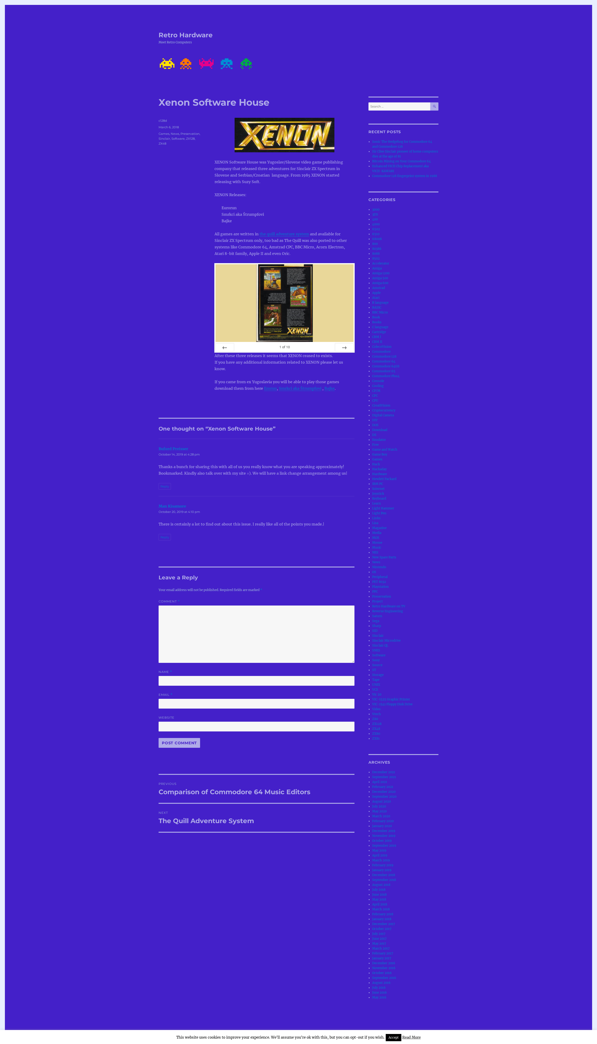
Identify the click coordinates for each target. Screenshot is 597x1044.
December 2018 (383, 875)
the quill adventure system (284, 234)
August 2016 (381, 983)
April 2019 (379, 855)
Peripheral (380, 577)
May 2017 (379, 944)
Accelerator (380, 263)
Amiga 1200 (380, 273)
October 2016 (382, 973)
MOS (375, 538)
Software (178, 138)
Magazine (379, 528)
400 (375, 219)
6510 (375, 234)
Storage (378, 675)
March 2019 (381, 860)
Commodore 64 (383, 361)
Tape (375, 680)
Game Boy (379, 454)
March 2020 (381, 816)
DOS (375, 425)
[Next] (344, 347)
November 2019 (384, 836)
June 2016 (379, 993)
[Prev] (224, 347)
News (175, 134)
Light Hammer (383, 508)
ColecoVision (382, 347)
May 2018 (379, 899)
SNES (376, 650)
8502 (376, 259)
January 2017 (381, 958)
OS (374, 572)
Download (379, 430)
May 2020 (379, 811)
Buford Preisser (173, 448)
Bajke (329, 388)
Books (377, 322)
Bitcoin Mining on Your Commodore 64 (401, 161)
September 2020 (384, 797)
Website (166, 717)
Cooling (378, 386)
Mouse (377, 543)
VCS (375, 690)
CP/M (376, 391)
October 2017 (382, 929)
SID (375, 631)
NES (375, 552)
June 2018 (379, 895)
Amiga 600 (380, 283)
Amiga (377, 268)
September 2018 (384, 880)
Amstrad (378, 288)
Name (165, 672)
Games (164, 134)
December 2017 (383, 924)
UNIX (376, 685)
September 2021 (384, 777)
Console (378, 381)
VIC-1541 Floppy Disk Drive (392, 704)
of (284, 347)
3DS (375, 214)
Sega (375, 621)
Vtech (376, 714)
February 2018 (382, 914)
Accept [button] (394, 1038)
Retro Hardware (186, 35)
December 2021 (383, 772)
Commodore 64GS (385, 366)
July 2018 (378, 890)
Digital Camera (383, 415)
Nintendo (379, 567)
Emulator (379, 440)
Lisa (375, 523)
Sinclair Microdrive (386, 641)
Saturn (377, 616)
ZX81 (376, 739)
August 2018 (381, 885)
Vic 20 (376, 694)
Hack (376, 464)
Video (376, 709)
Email (166, 695)
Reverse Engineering (387, 611)
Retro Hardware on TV (388, 606)
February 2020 (383, 821)
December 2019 (383, 831)
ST (374, 670)
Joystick (378, 494)
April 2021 (379, 782)
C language (380, 327)
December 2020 (384, 792)
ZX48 (162, 143)
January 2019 (382, 870)
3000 (375, 210)
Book (376, 317)
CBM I (376, 337)
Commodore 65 (383, 371)
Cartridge (379, 332)
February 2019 (382, 865)
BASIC (376, 308)
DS (374, 435)
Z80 (375, 719)
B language (380, 303)
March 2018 (381, 909)
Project (377, 601)
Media (376, 533)
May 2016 (379, 997)
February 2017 (382, 953)
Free (375, 445)
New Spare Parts (384, 557)
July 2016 (379, 988)
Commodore (381, 352)
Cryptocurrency (383, 410)
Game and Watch (384, 450)
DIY (375, 420)
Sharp (376, 626)
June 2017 (379, 939)
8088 (376, 254)
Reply (164, 486)
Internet (378, 489)
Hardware (379, 474)
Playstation (380, 587)
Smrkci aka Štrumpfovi (300, 388)
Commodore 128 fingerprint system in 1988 (404, 176)
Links (376, 518)
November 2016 (384, 968)
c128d (163, 120)
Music (376, 548)
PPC (375, 592)
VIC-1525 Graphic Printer (391, 699)
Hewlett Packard (384, 479)
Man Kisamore (172, 506)
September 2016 (384, 978)
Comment (169, 601)
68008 (377, 239)
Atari (375, 298)
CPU (375, 401)
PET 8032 (379, 582)
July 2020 (379, 806)
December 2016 (383, 963)
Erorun (270, 388)
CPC (375, 396)
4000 (376, 224)
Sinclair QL (380, 645)
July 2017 (378, 934)
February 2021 (382, 787)
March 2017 (381, 948)
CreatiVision (381, 405)
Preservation (190, 134)
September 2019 (384, 846)
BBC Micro (380, 312)
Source (377, 665)
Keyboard (379, 499)
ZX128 (190, 138)
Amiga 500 (380, 278)
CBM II (377, 342)
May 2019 (379, 851)
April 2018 (379, 904)
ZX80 (376, 734)
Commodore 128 (384, 356)
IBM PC (377, 484)
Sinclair (164, 138)
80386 (377, 249)
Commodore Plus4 (385, 376)
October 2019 (382, 841)
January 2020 (382, 826)
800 (375, 244)
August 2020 (381, 802)
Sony (376, 660)
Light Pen (379, 513)
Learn (376, 503)
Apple (376, 293)
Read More (411, 1037)
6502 (376, 229)
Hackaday (379, 469)
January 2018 (381, 919)
